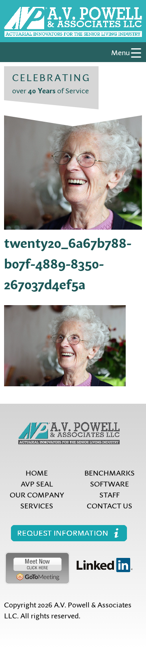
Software (109, 483)
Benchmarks (109, 472)
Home (37, 472)
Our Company (37, 494)
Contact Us (109, 505)
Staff (109, 494)
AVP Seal (37, 483)
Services (36, 505)
